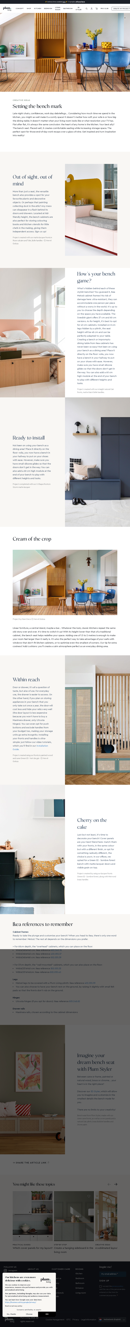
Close (44, 673)
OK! (85, 673)
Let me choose (65, 673)
